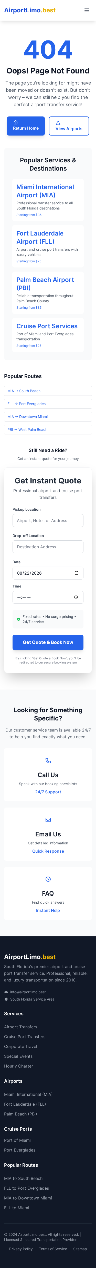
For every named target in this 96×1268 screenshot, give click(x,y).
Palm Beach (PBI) (20, 1113)
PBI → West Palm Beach (27, 429)
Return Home (26, 128)
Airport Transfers (20, 1026)
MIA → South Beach (23, 391)
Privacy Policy (21, 1249)
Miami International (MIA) (28, 1094)
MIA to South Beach (23, 1178)
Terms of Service (53, 1249)
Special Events (18, 1056)
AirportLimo (30, 10)
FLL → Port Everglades (26, 403)
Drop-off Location (28, 535)
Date (16, 562)
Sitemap (80, 1249)
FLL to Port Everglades (26, 1188)
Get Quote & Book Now (48, 642)
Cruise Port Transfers (24, 1036)
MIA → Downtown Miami (27, 416)
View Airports (69, 128)
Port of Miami (17, 1140)
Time (17, 586)
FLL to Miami (16, 1207)
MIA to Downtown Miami (28, 1197)
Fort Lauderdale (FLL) (25, 1104)
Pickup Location (27, 509)
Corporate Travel (20, 1046)
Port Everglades (19, 1150)
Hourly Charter (18, 1066)
